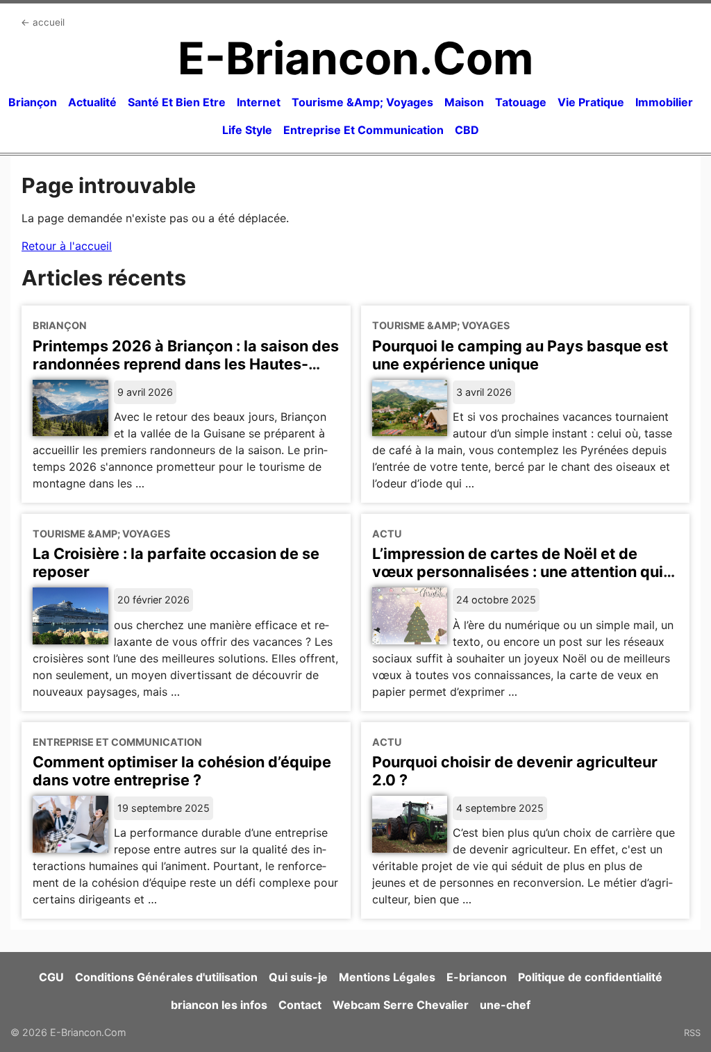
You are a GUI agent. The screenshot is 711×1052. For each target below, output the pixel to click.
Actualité (92, 102)
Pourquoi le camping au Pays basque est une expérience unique (520, 355)
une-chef (505, 1005)
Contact (299, 1005)
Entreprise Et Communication (363, 130)
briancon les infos (219, 1005)
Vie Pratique (591, 102)
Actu (387, 534)
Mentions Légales (387, 977)
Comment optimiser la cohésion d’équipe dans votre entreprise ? (182, 771)
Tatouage (520, 102)
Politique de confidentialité (590, 977)
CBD (467, 130)
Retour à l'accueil (67, 246)
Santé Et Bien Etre (177, 102)
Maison (464, 102)
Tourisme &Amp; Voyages (362, 102)
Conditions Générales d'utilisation (166, 977)
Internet (259, 102)
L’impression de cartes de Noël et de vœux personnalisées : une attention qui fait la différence (517, 571)
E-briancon (476, 977)
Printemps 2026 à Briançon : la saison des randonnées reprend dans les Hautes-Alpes (186, 364)
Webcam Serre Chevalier (401, 1005)
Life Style (247, 130)
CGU (51, 977)
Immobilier (664, 102)
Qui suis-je (298, 977)
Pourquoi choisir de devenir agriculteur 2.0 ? (515, 771)
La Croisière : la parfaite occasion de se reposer (176, 562)
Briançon (32, 102)
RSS (692, 1032)
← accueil (43, 22)
